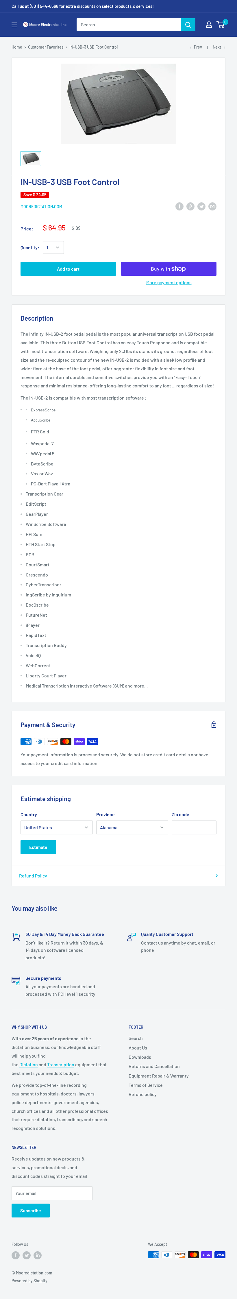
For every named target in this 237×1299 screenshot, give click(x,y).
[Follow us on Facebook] (16, 1255)
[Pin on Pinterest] (190, 206)
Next (217, 47)
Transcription (60, 1064)
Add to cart (68, 268)
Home (17, 47)
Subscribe (30, 1210)
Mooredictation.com (41, 206)
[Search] (188, 24)
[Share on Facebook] (179, 206)
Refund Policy (33, 875)
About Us (138, 1047)
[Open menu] (14, 25)
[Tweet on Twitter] (201, 206)
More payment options (169, 282)
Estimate (38, 847)
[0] (220, 24)
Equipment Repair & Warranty (159, 1075)
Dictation (28, 1064)
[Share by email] (212, 206)
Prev (198, 47)
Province (105, 814)
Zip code (180, 814)
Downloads (140, 1057)
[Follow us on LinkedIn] (38, 1255)
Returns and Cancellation (154, 1066)
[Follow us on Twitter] (27, 1255)
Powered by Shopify (29, 1280)
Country (29, 814)
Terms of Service (146, 1085)
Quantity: (30, 247)
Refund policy (143, 1094)
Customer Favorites (46, 47)
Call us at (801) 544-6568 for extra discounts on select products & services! (83, 6)
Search (136, 1038)
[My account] (209, 24)
